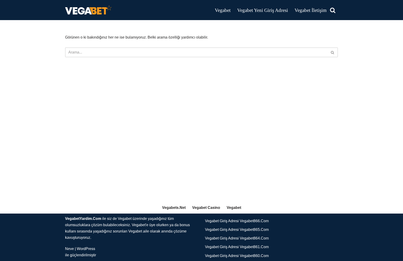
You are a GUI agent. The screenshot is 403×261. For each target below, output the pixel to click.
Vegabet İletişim (311, 10)
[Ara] (333, 10)
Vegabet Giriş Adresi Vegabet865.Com (237, 230)
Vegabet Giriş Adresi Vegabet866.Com (237, 221)
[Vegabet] (88, 10)
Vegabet (223, 10)
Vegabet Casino (206, 208)
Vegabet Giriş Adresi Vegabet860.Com (237, 256)
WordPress (86, 249)
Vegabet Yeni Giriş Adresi (262, 10)
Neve (69, 249)
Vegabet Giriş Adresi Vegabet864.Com (237, 238)
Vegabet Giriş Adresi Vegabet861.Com (237, 247)
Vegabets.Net (174, 208)
